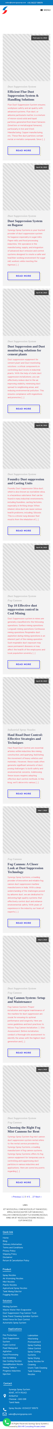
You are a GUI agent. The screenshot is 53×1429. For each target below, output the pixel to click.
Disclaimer (7, 1257)
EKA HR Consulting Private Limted (31, 1426)
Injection (7, 1374)
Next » (38, 1196)
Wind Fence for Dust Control (16, 1319)
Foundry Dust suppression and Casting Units (26, 481)
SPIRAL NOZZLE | (14, 1212)
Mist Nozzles (9, 1281)
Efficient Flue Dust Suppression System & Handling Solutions (23, 95)
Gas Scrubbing (9, 1358)
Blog (5, 1241)
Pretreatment (34, 1342)
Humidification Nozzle (13, 1364)
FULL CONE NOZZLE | (22, 1209)
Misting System (10, 1306)
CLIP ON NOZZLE (25, 1220)
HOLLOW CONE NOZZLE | (13, 1215)
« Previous (16, 1196)
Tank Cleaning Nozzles (34, 1373)
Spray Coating (34, 1345)
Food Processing (10, 1354)
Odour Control (34, 1348)
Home (6, 1237)
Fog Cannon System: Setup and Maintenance (26, 999)
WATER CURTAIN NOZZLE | (32, 1212)
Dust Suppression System (22, 86)
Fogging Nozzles (10, 1294)
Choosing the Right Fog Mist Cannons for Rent (24, 1129)
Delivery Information (12, 1244)
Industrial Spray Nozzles (21, 729)
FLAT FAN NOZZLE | (39, 1209)
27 (33, 1196)
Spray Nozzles (9, 1275)
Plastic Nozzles (10, 1285)
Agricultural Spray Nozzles (15, 1288)
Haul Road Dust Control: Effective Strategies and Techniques (25, 738)
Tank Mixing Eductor (12, 1291)
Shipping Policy (10, 1254)
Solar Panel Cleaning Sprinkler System (20, 1316)
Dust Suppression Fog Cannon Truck (19, 1313)
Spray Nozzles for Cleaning (36, 1363)
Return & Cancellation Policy (16, 1260)
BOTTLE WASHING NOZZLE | (36, 1215)
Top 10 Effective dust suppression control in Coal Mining (23, 609)
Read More (23, 150)
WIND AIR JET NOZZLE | (15, 1218)
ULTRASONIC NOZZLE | (34, 1218)
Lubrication (33, 1335)
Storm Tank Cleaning (37, 1367)
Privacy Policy (9, 1250)
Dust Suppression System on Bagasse (25, 223)
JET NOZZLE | (8, 1209)
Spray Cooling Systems (34, 1353)
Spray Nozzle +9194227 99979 (23, 1408)
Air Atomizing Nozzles (13, 1278)
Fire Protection (10, 1335)
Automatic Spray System (14, 1322)
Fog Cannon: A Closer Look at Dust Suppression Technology (25, 868)
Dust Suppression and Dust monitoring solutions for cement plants (26, 350)
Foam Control (9, 1345)
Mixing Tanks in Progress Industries (12, 1369)
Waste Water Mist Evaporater (17, 1309)
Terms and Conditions (13, 1247)
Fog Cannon (15, 600)
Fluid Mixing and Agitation (10, 1350)
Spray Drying (34, 1358)
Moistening (33, 1338)
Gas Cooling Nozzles (12, 1361)
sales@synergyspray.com (20, 1414)
